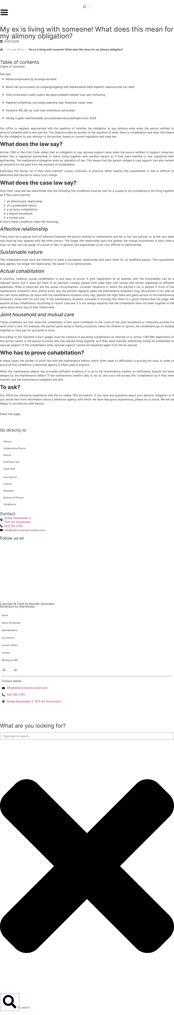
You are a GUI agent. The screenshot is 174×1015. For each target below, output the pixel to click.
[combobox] (87, 736)
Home (5, 615)
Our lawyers (8, 637)
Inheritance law (11, 461)
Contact (6, 652)
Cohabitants (9, 504)
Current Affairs (16, 49)
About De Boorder (11, 622)
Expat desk (9, 468)
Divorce (7, 455)
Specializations (9, 630)
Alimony (7, 441)
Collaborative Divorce (14, 448)
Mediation (8, 490)
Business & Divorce (13, 497)
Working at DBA (10, 660)
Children (7, 484)
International (10, 477)
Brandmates (27, 606)
